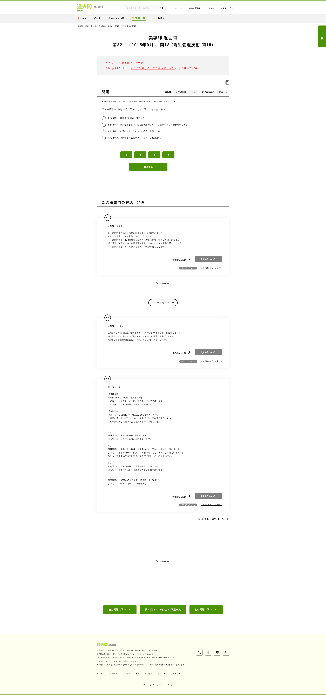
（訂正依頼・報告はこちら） (164, 101)
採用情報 (127, 674)
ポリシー (162, 674)
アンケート (177, 8)
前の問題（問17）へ (120, 609)
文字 (208, 92)
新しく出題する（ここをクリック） (153, 68)
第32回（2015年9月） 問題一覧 (163, 609)
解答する (148, 166)
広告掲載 (114, 674)
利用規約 (149, 674)
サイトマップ (177, 674)
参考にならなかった (188, 268)
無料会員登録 (194, 8)
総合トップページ (229, 8)
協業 (138, 674)
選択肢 (168, 92)
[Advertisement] (163, 582)
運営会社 (101, 674)
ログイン (210, 8)
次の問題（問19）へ (206, 609)
